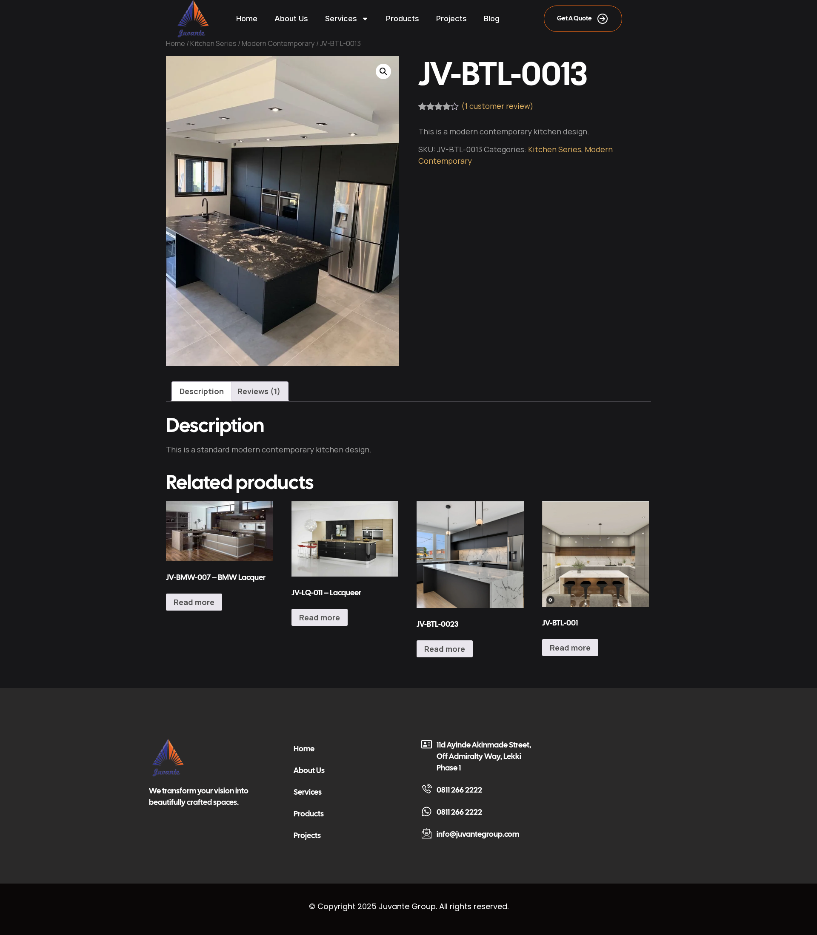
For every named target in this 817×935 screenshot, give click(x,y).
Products (402, 18)
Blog (492, 18)
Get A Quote (574, 18)
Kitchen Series (213, 43)
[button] (383, 71)
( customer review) (497, 106)
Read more (194, 602)
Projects (451, 18)
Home (246, 18)
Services (341, 18)
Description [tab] (202, 391)
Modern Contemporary (278, 43)
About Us (291, 18)
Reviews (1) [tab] (258, 391)
